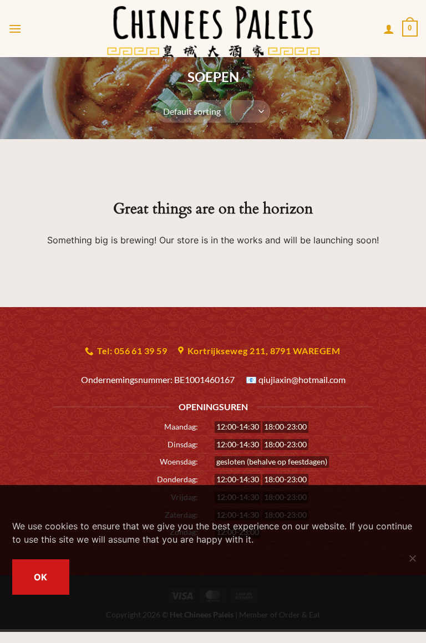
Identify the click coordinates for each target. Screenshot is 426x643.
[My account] (388, 29)
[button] (15, 28)
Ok (41, 577)
